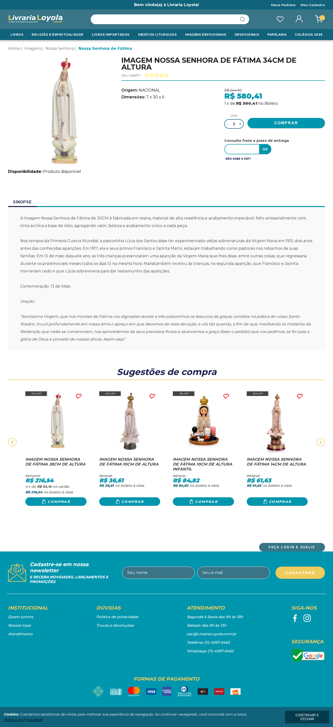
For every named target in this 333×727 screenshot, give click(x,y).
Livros (16, 34)
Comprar (59, 501)
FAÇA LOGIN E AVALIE (292, 547)
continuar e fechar (307, 717)
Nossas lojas (19, 625)
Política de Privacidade (23, 719)
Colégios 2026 (309, 34)
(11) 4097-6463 (217, 642)
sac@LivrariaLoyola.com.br (211, 634)
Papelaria (276, 34)
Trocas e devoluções (115, 625)
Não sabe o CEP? (238, 158)
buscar (242, 19)
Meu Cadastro (313, 5)
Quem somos (20, 616)
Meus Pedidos (283, 5)
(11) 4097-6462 (221, 651)
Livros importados (110, 34)
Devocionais (247, 34)
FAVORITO (78, 396)
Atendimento (20, 634)
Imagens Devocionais (205, 34)
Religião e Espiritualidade (57, 34)
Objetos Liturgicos (157, 34)
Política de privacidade (117, 616)
